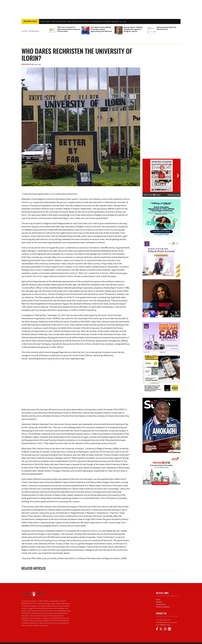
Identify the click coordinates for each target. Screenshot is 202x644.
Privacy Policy (161, 604)
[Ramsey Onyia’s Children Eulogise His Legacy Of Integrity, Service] (119, 30)
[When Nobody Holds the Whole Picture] (152, 30)
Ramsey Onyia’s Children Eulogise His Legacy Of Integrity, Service (133, 29)
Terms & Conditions (163, 607)
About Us (159, 602)
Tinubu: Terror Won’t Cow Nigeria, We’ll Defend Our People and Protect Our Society (74, 21)
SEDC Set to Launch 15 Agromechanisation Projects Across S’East (69, 29)
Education (26, 64)
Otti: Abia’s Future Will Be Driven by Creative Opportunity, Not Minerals (101, 29)
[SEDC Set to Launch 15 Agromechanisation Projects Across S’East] (52, 30)
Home (158, 599)
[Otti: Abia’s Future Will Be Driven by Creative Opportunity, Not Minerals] (85, 30)
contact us (162, 625)
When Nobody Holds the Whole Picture (166, 28)
